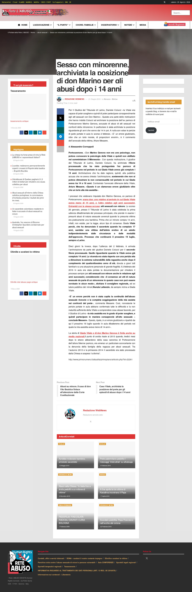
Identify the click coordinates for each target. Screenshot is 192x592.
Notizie (128, 24)
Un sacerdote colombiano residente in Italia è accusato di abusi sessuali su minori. (28, 211)
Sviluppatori (58, 2)
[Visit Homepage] (36, 13)
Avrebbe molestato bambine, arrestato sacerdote (72, 460)
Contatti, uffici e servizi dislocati (51, 558)
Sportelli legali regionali (126, 562)
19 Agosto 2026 (18, 217)
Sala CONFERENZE (106, 562)
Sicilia (102, 444)
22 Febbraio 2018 (105, 526)
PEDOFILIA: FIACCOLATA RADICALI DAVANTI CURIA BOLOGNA (72, 520)
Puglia (61, 444)
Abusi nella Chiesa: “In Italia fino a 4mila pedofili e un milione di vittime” (75, 489)
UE (70, 2)
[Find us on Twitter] (164, 2)
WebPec (36, 2)
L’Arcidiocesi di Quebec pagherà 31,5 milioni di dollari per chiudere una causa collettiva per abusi (28, 182)
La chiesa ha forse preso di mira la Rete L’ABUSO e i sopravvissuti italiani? (28, 156)
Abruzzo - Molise (110, 99)
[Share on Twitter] (60, 118)
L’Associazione (41, 24)
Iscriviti (151, 130)
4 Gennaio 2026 (15, 128)
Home (24, 24)
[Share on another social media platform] (60, 149)
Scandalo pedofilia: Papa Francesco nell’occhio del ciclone (116, 521)
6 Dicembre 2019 (64, 496)
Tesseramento (18, 91)
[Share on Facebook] (60, 111)
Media (143, 24)
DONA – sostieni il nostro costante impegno (84, 558)
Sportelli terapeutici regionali (50, 566)
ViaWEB (21, 2)
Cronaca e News (65, 475)
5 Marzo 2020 (15, 289)
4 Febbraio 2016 (105, 465)
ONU (66, 2)
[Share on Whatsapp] (60, 130)
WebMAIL (29, 2)
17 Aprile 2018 (104, 496)
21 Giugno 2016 (94, 99)
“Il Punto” (62, 24)
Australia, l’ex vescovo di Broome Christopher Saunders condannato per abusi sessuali (28, 225)
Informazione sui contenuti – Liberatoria (54, 574)
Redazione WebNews (74, 99)
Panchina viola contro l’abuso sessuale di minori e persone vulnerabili (66, 562)
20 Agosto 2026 (18, 203)
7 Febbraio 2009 (64, 526)
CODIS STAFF (46, 2)
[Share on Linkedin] (60, 124)
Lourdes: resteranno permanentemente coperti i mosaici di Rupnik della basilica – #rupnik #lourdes (28, 168)
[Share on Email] (60, 143)
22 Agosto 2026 (18, 160)
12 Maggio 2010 (64, 465)
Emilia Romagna (65, 505)
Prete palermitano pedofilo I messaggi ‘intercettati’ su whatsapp (116, 460)
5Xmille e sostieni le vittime (25, 251)
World (102, 475)
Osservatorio (109, 24)
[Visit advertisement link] (122, 12)
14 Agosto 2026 (18, 230)
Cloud (15, 2)
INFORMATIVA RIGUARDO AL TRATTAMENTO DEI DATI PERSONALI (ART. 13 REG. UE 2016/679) (77, 570)
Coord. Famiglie (85, 24)
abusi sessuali (42, 32)
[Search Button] (188, 12)
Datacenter (6, 2)
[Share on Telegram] (60, 136)
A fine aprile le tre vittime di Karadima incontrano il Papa (113, 491)
